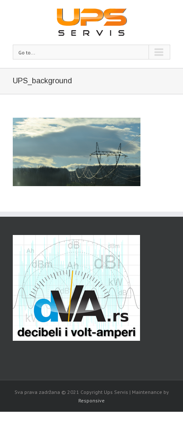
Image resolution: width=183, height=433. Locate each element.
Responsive (91, 400)
